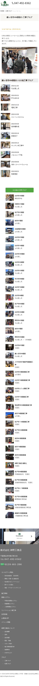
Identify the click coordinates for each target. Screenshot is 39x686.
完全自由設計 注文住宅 (11, 575)
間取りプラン (5, 597)
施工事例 (4, 593)
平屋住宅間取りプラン (11, 600)
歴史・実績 (8, 640)
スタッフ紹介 (8, 643)
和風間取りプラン (10, 603)
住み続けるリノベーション (12, 581)
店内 (6, 634)
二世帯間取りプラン (10, 606)
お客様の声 (5, 618)
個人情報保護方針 (10, 646)
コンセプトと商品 (7, 572)
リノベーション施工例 (8, 610)
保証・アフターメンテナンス (13, 587)
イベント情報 (5, 622)
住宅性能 (4, 614)
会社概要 (7, 631)
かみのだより (8, 652)
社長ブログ (8, 663)
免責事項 (7, 649)
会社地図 (7, 637)
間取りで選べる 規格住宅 (12, 578)
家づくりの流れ (9, 584)
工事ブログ (8, 660)
